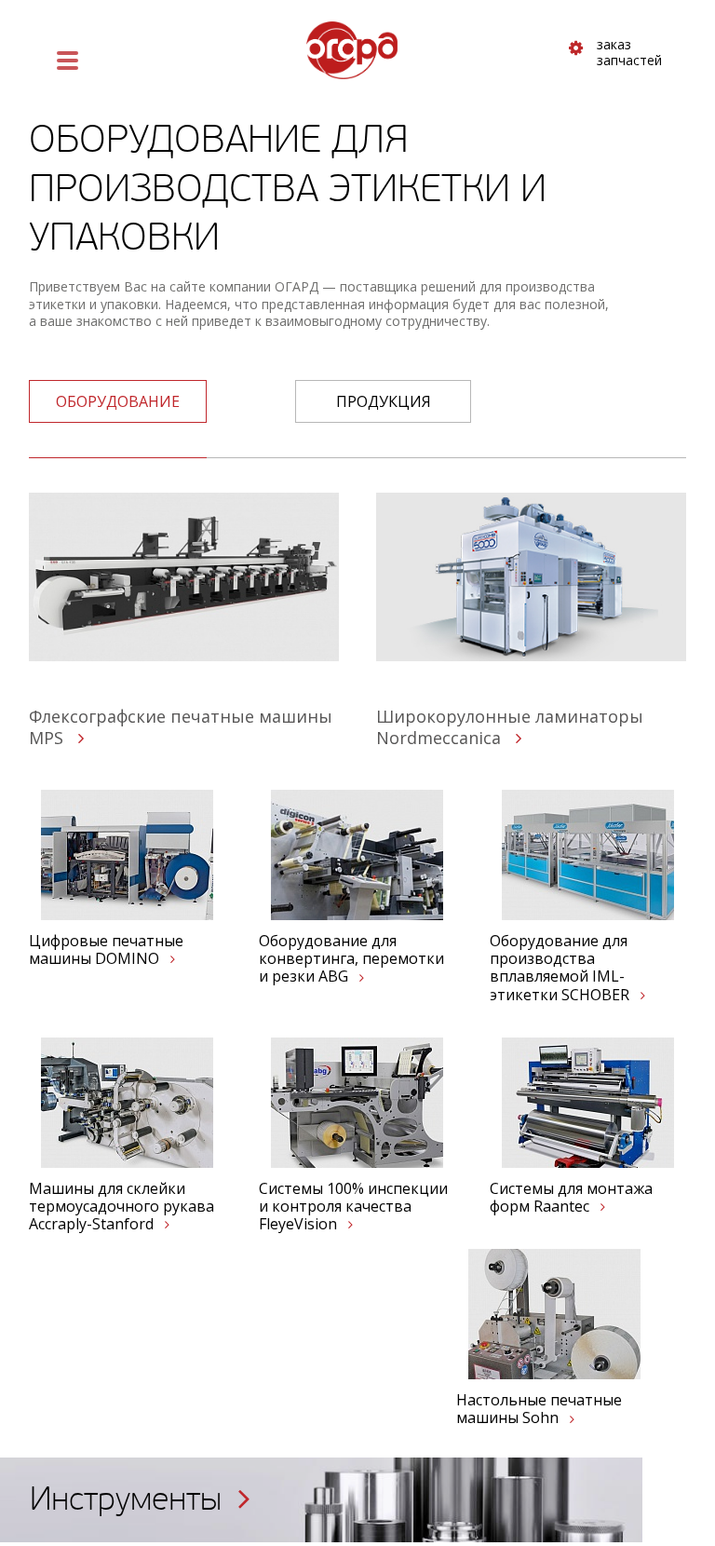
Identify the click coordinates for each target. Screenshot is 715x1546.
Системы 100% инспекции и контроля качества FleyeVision (353, 1207)
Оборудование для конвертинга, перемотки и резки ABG (351, 959)
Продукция (383, 401)
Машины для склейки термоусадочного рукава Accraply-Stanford (121, 1207)
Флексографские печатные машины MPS (180, 726)
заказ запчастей (629, 53)
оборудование (118, 401)
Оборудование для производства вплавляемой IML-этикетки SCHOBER (561, 968)
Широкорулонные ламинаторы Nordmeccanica (509, 726)
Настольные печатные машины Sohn (539, 1409)
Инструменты (130, 1499)
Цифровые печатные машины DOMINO (106, 950)
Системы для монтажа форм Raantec (571, 1197)
